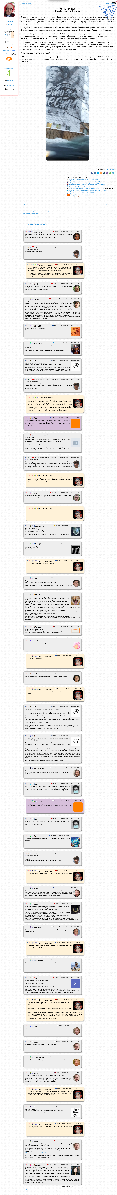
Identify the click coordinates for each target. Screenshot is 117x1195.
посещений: (8, 44)
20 (11, 35)
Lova (36, 784)
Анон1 (35, 641)
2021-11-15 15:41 (75, 360)
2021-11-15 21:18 (77, 870)
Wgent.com (39, 960)
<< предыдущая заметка (25, 3)
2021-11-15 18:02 (77, 475)
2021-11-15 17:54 (75, 673)
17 (7, 35)
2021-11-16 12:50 (75, 1106)
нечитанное (9, 18)
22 (5, 37)
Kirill (36, 284)
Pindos (35, 674)
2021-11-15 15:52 (75, 417)
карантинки (10, 80)
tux (36, 978)
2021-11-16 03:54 (75, 1025)
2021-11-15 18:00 (77, 397)
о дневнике (9, 24)
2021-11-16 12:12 (77, 560)
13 (11, 34)
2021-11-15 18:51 (75, 818)
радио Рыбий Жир (9, 64)
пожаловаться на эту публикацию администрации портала (39, 211)
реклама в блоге (9, 27)
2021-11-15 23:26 (75, 926)
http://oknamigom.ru (9, 68)
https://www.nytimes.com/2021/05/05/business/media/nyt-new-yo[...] (44, 1152)
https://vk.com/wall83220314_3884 (81, 193)
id (35, 836)
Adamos (38, 627)
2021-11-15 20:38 (75, 853)
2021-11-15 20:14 (75, 835)
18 (9, 35)
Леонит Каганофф (46, 265)
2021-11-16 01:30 (75, 977)
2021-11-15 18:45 (75, 767)
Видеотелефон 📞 (7, 50)
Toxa (36, 418)
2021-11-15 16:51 (75, 577)
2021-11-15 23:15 (75, 903)
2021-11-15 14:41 (75, 283)
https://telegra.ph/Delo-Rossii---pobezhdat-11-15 (86, 188)
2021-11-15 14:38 (75, 247)
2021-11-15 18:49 (75, 783)
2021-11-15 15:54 (75, 457)
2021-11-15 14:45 (75, 298)
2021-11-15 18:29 (75, 735)
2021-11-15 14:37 (75, 231)
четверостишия (10, 85)
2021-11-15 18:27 (77, 508)
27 (11, 37)
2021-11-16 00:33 (75, 959)
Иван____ (37, 493)
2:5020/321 (38, 927)
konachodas (39, 526)
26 (10, 37)
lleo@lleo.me (109, 169)
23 (6, 37)
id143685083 (39, 768)
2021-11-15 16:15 (75, 525)
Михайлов (38, 1165)
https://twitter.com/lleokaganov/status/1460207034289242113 (91, 191)
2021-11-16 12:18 (77, 999)
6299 (12, 44)
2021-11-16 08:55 (75, 1056)
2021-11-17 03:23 (75, 1140)
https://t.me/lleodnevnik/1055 (79, 186)
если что (81, 197)
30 (6, 38)
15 (5, 35)
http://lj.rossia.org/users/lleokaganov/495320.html (86, 184)
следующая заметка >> (110, 3)
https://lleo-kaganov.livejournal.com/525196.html (86, 182)
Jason (35, 1042)
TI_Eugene (39, 544)
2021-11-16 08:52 (75, 1041)
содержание (10, 21)
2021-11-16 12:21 (77, 1088)
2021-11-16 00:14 (77, 942)
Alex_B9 (36, 299)
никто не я (38, 232)
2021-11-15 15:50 (75, 379)
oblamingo (38, 343)
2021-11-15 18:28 (77, 655)
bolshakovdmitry (30, 437)
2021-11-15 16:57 (75, 594)
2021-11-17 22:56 (75, 1164)
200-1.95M (38, 326)
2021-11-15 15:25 (75, 325)
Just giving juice (32, 249)
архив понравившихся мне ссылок (30, 213)
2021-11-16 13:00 (77, 1123)
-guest (35, 1026)
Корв (35, 578)
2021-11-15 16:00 (75, 492)
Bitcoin (7, 53)
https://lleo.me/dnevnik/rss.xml (82, 195)
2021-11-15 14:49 (77, 264)
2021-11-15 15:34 (75, 342)
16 (6, 35)
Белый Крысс (38, 1057)
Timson (37, 595)
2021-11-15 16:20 (75, 543)
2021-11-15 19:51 (77, 800)
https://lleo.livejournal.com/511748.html (83, 180)
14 (29, 397)
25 (9, 37)
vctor (37, 904)
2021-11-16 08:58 (75, 1072)
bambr (37, 888)
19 (10, 35)
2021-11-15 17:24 (75, 640)
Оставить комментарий (37, 224)
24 (7, 37)
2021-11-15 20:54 (75, 887)
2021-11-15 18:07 (77, 688)
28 (13, 37)
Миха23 (37, 1107)
